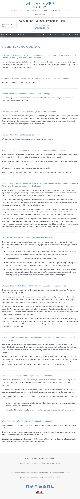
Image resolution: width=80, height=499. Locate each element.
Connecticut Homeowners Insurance (20, 472)
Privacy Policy (41, 463)
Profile (2, 35)
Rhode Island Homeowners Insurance (50, 477)
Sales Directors (50, 463)
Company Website (48, 35)
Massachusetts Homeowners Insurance (59, 472)
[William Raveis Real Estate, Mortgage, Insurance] (40, 5)
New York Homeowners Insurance (29, 477)
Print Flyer (38, 35)
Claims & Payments (16, 10)
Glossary (58, 463)
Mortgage (57, 10)
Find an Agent (31, 10)
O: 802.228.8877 (43, 28)
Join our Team (40, 14)
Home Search (45, 10)
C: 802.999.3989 (43, 25)
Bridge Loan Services (22, 35)
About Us (22, 463)
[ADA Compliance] (40, 494)
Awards (32, 35)
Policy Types (29, 463)
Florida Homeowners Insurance (39, 472)
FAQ (35, 463)
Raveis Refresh (10, 35)
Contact (68, 10)
